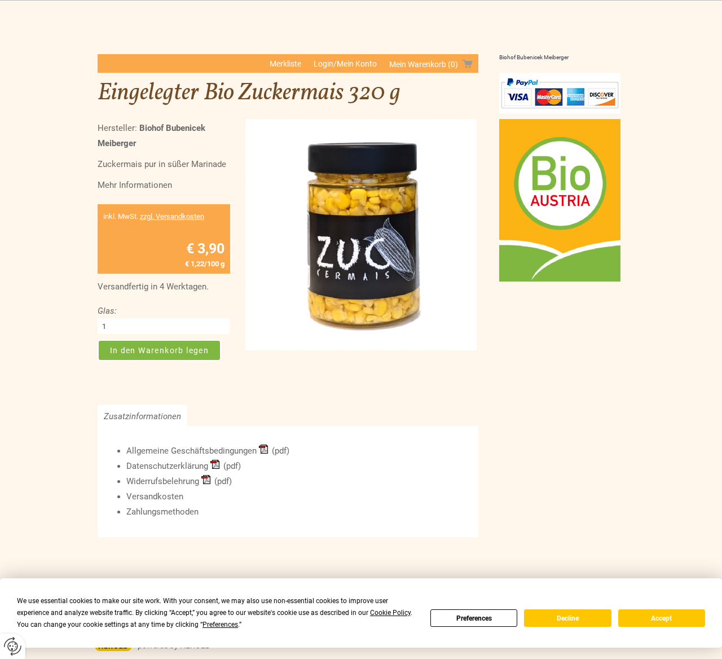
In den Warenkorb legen (159, 350)
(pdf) (280, 451)
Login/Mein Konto (345, 63)
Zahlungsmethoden (162, 512)
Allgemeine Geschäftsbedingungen (191, 451)
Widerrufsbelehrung (162, 481)
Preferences (474, 618)
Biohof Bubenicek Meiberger (534, 57)
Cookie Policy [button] (390, 613)
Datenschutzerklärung (167, 466)
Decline (568, 618)
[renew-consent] (12, 646)
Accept (661, 618)
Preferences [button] (220, 625)
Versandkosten (154, 496)
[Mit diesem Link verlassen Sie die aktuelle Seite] (559, 93)
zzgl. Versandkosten (172, 216)
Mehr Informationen (135, 185)
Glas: (107, 311)
